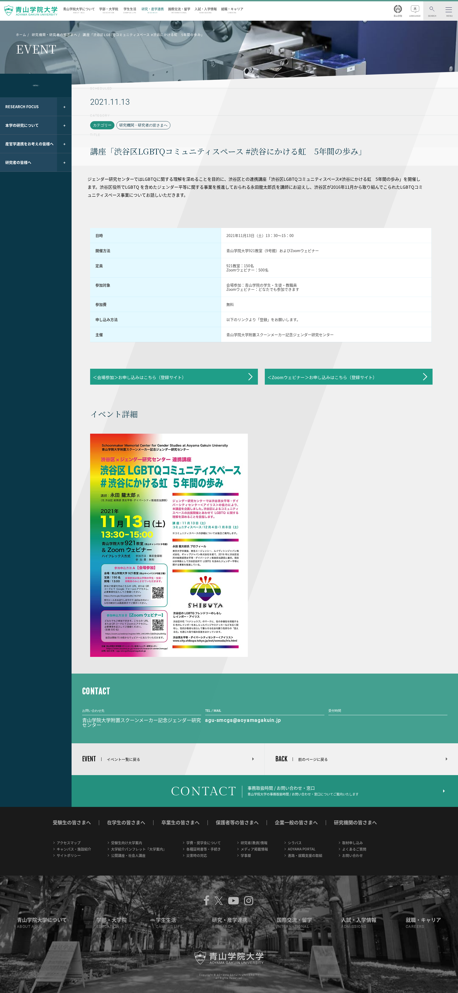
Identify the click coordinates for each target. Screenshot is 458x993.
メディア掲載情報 (254, 848)
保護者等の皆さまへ (237, 822)
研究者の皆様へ (18, 162)
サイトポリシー (69, 855)
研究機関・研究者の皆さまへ (143, 125)
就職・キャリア (232, 10)
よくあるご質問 (354, 848)
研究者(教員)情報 (254, 842)
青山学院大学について (79, 10)
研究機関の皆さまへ (355, 822)
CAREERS (415, 926)
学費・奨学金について (203, 842)
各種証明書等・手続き (203, 848)
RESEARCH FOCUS (22, 106)
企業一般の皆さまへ (296, 822)
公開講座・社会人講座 (128, 855)
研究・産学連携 (153, 10)
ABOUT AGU (28, 926)
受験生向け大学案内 (126, 842)
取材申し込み (352, 842)
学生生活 (129, 10)
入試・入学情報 (206, 10)
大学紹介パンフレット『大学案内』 (138, 848)
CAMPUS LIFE (169, 926)
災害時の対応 (196, 855)
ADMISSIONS (353, 926)
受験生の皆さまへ (72, 822)
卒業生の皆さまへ (180, 822)
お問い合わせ (352, 855)
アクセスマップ (69, 842)
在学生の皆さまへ (126, 822)
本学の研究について (22, 125)
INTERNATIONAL (293, 926)
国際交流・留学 (179, 10)
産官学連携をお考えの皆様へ (29, 143)
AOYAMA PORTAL (301, 848)
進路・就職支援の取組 (305, 855)
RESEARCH (223, 926)
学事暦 (246, 855)
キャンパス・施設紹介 (74, 848)
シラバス (295, 842)
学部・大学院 (108, 10)
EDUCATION (108, 926)
